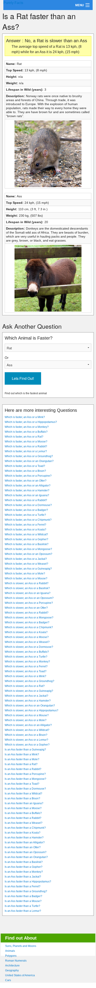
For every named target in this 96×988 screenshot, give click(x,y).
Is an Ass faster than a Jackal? (23, 876)
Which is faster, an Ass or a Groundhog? (29, 456)
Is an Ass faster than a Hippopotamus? (28, 881)
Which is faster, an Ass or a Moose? (26, 441)
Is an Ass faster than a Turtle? (22, 906)
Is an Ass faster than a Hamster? (24, 837)
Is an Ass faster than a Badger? (23, 896)
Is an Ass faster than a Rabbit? (23, 769)
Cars (8, 980)
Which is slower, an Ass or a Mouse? (27, 715)
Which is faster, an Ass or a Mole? (25, 573)
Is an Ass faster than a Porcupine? (25, 774)
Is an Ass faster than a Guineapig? (25, 749)
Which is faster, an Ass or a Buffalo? (26, 431)
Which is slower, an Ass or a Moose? (27, 637)
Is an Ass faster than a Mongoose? (25, 778)
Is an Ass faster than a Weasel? (23, 822)
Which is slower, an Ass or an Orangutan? (30, 705)
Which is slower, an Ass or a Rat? (25, 686)
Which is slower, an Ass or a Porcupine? (29, 602)
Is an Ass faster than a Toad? (22, 783)
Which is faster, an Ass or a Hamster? (27, 490)
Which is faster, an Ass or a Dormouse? (28, 505)
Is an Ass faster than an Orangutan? (26, 857)
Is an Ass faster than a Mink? (22, 754)
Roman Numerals (16, 960)
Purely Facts (13, 3)
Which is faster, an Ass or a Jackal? (26, 558)
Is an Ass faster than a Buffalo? (23, 813)
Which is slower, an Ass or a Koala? (26, 632)
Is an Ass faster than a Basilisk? (24, 862)
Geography (12, 970)
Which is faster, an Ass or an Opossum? (28, 554)
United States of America (20, 975)
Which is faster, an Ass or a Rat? (24, 436)
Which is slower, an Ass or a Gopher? (27, 744)
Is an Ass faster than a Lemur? (23, 910)
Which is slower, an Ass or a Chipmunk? (29, 627)
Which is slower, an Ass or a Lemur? (26, 739)
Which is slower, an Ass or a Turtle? (26, 656)
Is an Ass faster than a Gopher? (23, 866)
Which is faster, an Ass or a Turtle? (25, 514)
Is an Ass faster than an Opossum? (25, 852)
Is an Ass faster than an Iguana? (24, 803)
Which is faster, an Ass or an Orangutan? (29, 461)
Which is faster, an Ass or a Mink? (25, 417)
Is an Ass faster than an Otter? (23, 847)
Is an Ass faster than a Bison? (22, 798)
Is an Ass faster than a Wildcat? (23, 793)
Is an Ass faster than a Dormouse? (25, 788)
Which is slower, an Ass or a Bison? (26, 734)
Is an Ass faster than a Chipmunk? (25, 827)
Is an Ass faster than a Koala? (22, 832)
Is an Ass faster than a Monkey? (24, 871)
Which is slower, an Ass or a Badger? (27, 622)
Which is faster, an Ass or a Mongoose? (28, 549)
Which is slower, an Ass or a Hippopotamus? (31, 710)
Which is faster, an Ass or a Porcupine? (28, 475)
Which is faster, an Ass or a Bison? (25, 470)
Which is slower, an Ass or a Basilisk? (27, 588)
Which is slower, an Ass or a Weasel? (27, 642)
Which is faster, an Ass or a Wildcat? (26, 534)
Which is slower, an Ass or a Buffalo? (27, 651)
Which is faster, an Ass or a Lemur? (26, 451)
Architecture (12, 965)
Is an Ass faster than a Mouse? (23, 901)
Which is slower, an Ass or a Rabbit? (26, 583)
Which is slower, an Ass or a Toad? (25, 671)
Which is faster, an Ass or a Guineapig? (28, 568)
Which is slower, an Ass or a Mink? (25, 676)
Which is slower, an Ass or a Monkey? (27, 661)
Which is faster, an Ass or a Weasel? (26, 563)
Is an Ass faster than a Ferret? (22, 886)
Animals (10, 950)
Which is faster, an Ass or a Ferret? (25, 524)
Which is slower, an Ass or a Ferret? (26, 666)
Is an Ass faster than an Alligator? (25, 842)
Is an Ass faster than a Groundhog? (26, 891)
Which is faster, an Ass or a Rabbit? (26, 446)
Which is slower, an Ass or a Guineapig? (29, 690)
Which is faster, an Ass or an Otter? (25, 480)
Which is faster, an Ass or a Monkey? (27, 426)
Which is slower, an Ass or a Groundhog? (29, 681)
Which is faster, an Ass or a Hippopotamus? (31, 422)
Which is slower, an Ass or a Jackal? (26, 695)
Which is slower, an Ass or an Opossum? (29, 598)
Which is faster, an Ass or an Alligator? (27, 485)
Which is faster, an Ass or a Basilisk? (26, 544)
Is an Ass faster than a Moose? (23, 808)
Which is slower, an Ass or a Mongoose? (29, 617)
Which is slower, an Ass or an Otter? (26, 607)
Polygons (11, 955)
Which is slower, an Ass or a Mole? (25, 720)
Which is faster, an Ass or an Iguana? (27, 495)
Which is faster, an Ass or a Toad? (25, 466)
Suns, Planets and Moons (20, 946)
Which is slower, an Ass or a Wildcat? (27, 730)
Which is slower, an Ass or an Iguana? (27, 593)
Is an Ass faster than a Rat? (21, 764)
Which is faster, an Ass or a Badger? (26, 510)
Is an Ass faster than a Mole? (22, 759)
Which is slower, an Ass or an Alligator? (28, 725)
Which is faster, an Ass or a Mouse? (26, 578)
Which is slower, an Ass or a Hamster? (28, 700)
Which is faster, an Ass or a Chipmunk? (28, 519)
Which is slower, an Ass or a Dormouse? (29, 646)
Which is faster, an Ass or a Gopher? (26, 539)
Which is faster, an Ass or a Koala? (25, 529)
